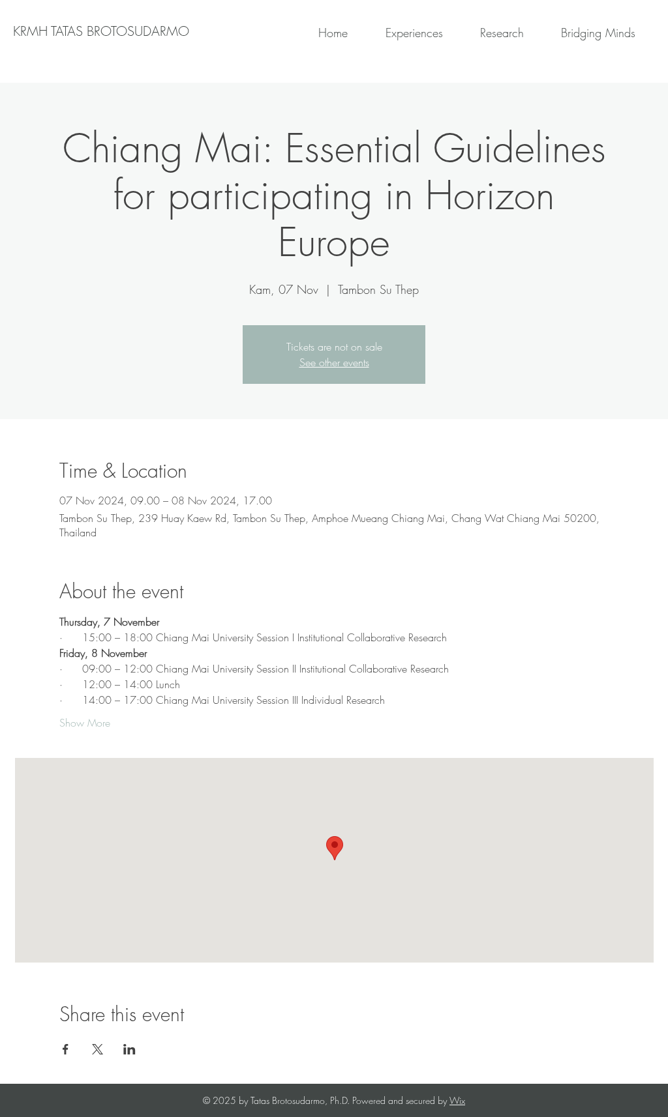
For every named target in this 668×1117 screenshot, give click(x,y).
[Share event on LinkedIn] (129, 1049)
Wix (457, 1100)
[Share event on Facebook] (65, 1049)
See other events (334, 362)
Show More (84, 723)
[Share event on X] (97, 1049)
